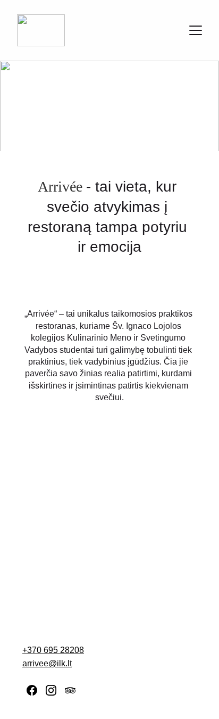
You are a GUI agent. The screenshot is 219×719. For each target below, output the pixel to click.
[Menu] (195, 30)
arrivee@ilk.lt (47, 663)
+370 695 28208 (53, 650)
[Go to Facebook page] (32, 690)
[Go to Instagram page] (51, 690)
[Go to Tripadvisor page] (70, 690)
